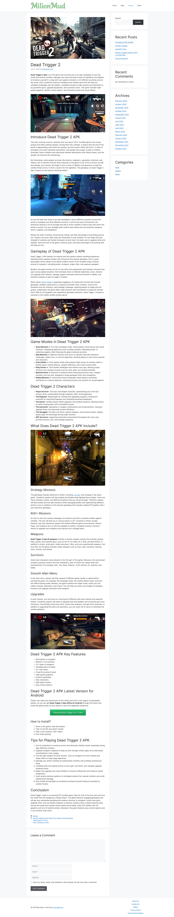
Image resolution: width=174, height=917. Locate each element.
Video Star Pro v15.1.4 (40, 820)
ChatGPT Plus (120, 49)
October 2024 (120, 149)
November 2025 (121, 108)
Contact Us (135, 904)
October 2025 (120, 111)
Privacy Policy (136, 910)
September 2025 (122, 115)
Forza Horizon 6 (121, 59)
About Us (135, 901)
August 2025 (120, 118)
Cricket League (121, 46)
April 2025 (119, 128)
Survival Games (68, 818)
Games (130, 5)
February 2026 (121, 101)
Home (114, 5)
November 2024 (121, 145)
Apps (122, 5)
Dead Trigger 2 (47, 282)
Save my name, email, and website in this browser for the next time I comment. (65, 882)
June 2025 (119, 125)
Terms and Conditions (135, 913)
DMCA (135, 907)
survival (77, 495)
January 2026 (120, 104)
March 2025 (120, 132)
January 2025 (120, 138)
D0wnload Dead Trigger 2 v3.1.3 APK (67, 712)
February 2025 (121, 135)
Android (35, 818)
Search (118, 18)
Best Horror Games (55, 818)
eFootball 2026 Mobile (124, 42)
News (139, 5)
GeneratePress (58, 907)
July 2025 (119, 121)
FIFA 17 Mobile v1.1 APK (41, 822)
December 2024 (121, 142)
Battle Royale (43, 818)
